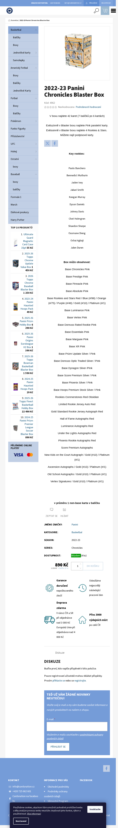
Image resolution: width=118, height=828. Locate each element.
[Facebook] (54, 143)
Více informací (34, 813)
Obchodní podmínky (58, 787)
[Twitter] (47, 143)
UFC (13, 144)
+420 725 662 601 (22, 791)
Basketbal (16, 30)
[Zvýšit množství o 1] (80, 564)
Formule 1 (16, 197)
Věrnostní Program (58, 801)
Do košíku (93, 566)
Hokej (14, 151)
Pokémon (16, 121)
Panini (75, 524)
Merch (14, 204)
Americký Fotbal (19, 68)
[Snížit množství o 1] (80, 568)
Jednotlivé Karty (22, 90)
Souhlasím (95, 809)
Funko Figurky (18, 128)
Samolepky (19, 60)
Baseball (15, 174)
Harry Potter (17, 220)
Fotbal (14, 98)
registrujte (80, 680)
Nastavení (21, 821)
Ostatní (15, 159)
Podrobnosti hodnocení (88, 107)
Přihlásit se (58, 747)
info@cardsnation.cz (24, 786)
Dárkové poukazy (20, 212)
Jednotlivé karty (21, 52)
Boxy (15, 45)
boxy (15, 166)
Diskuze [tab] (59, 652)
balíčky (16, 189)
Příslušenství (17, 136)
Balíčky (16, 37)
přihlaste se (59, 680)
